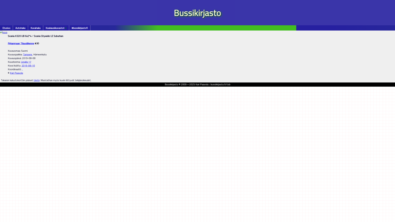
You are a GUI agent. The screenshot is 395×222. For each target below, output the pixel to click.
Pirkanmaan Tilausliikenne (21, 43)
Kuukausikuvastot (56, 28)
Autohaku (20, 28)
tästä (37, 80)
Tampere (27, 54)
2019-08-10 (28, 65)
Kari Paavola (16, 73)
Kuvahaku (36, 28)
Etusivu (6, 28)
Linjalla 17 (26, 62)
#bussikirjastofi (80, 28)
